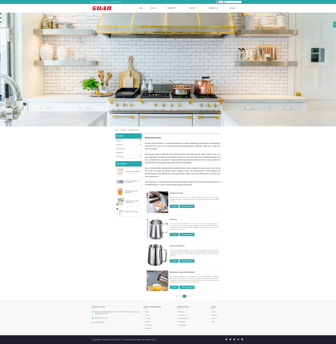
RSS (213, 318)
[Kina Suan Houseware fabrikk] (101, 8)
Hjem (140, 8)
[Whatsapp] (242, 339)
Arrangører (119, 144)
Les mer (174, 206)
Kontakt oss (213, 8)
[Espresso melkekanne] (157, 265)
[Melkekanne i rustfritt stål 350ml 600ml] (157, 290)
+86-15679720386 (116, 2)
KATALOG (232, 8)
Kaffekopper (119, 152)
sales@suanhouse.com (100, 2)
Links (213, 311)
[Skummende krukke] (157, 212)
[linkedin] (230, 339)
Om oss (153, 8)
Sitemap (214, 315)
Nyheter (192, 8)
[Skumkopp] (157, 239)
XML (213, 321)
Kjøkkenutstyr (120, 156)
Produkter (171, 8)
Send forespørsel (187, 206)
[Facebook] (226, 339)
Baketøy (118, 140)
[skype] (234, 339)
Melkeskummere (133, 130)
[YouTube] (238, 339)
